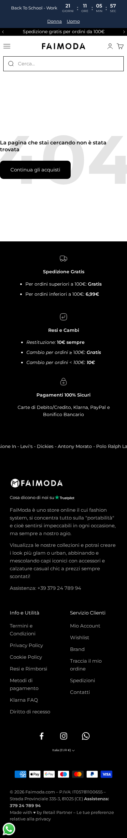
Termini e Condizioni (22, 630)
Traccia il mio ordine (86, 665)
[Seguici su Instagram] (63, 736)
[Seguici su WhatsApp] (85, 736)
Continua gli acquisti (35, 170)
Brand (77, 649)
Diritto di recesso (30, 712)
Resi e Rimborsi (28, 669)
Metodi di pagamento (24, 684)
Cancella (114, 63)
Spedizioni (82, 680)
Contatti (80, 692)
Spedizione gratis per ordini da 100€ (64, 31)
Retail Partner (57, 812)
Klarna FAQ (24, 700)
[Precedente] (2, 32)
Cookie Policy (26, 657)
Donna (54, 21)
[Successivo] (125, 32)
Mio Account (85, 626)
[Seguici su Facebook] (41, 736)
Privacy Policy (26, 645)
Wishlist (79, 637)
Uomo (73, 21)
